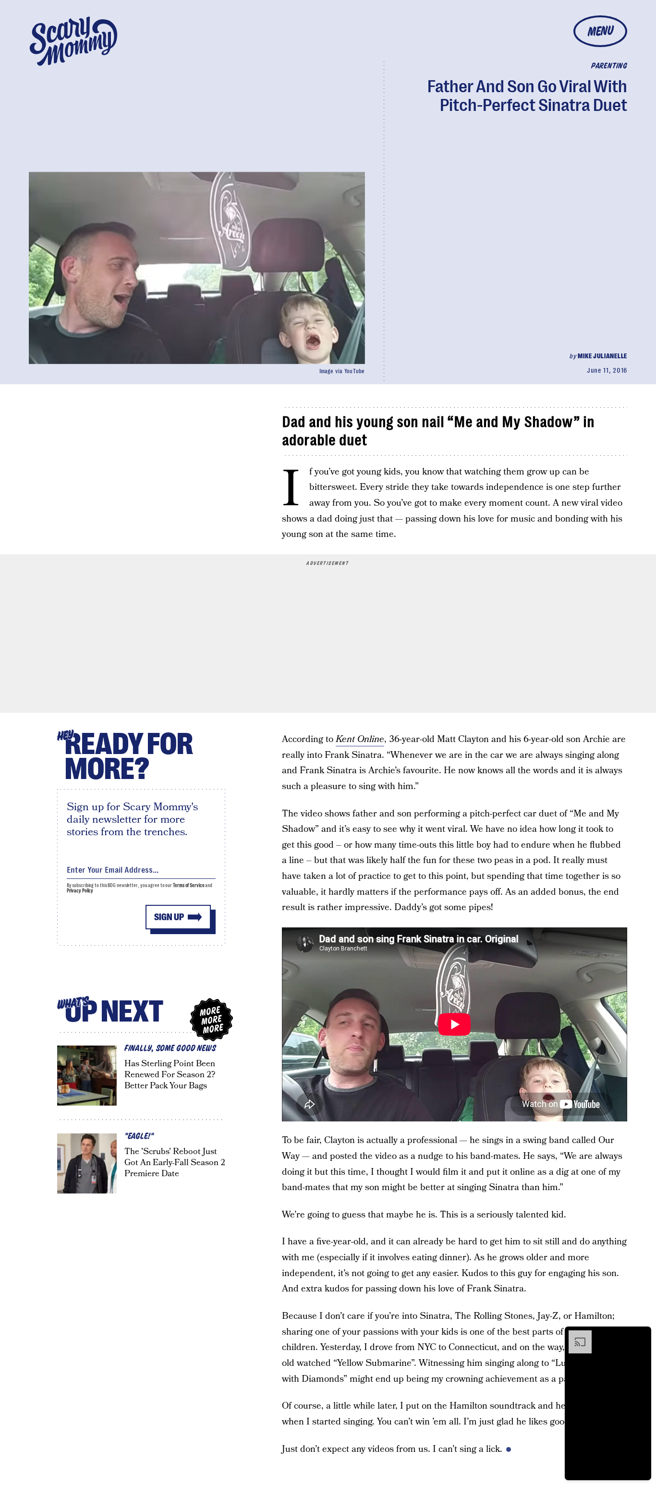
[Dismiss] (640, 1335)
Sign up (169, 917)
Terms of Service (188, 885)
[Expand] (575, 1335)
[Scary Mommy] (73, 41)
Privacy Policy (80, 890)
